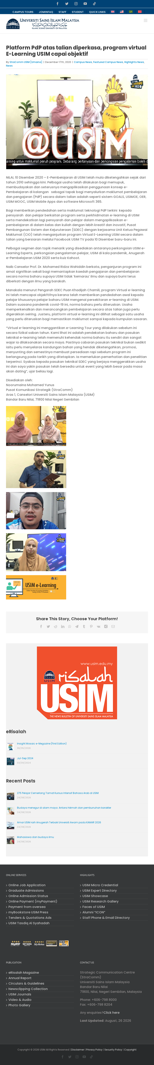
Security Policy (113, 1049)
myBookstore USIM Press (28, 912)
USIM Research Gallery (100, 901)
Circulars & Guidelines (26, 983)
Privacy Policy (94, 1049)
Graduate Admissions (26, 890)
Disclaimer (77, 1049)
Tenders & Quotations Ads (30, 918)
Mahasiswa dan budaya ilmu (35, 837)
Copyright (130, 1049)
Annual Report (19, 978)
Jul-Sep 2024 (25, 758)
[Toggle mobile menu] (146, 20)
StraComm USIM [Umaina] (26, 62)
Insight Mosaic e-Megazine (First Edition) (42, 743)
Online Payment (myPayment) (32, 901)
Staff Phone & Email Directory (106, 918)
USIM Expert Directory (99, 890)
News (9, 65)
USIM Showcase (95, 896)
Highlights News (134, 62)
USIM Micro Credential (100, 885)
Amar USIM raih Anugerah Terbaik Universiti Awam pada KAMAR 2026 (59, 822)
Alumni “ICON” (93, 912)
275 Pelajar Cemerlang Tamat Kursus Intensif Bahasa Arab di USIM (58, 793)
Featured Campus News (108, 62)
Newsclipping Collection (28, 989)
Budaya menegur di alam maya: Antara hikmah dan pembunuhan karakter (64, 807)
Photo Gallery (19, 1005)
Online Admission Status (28, 896)
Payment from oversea (27, 907)
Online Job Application (27, 885)
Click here (111, 1012)
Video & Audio (19, 1000)
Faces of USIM (93, 907)
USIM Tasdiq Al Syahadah (29, 923)
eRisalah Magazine (23, 973)
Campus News (83, 62)
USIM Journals (19, 994)
